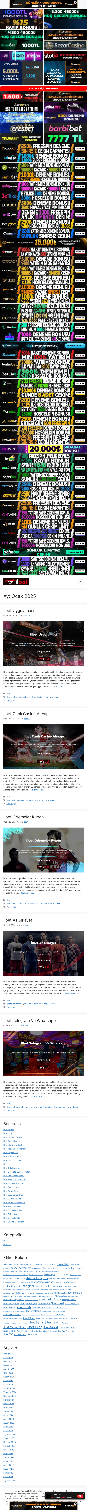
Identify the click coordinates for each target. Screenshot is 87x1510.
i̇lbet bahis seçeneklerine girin (50, 1271)
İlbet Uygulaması (18, 610)
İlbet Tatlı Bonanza (11, 1168)
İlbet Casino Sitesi (14, 1327)
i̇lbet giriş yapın (20, 1289)
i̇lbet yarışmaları (46, 1311)
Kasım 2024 (8, 1377)
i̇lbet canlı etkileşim (38, 800)
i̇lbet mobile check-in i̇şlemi (46, 1296)
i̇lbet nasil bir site (14, 903)
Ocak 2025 (8, 1373)
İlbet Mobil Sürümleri (12, 1206)
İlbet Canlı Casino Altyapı (26, 713)
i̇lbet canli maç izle (14, 697)
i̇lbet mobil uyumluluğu (31, 1300)
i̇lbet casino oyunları (42, 1281)
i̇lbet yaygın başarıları (59, 1311)
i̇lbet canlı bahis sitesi (34, 697)
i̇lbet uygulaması (52, 697)
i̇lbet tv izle (24, 1307)
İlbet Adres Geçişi (11, 1191)
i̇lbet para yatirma (69, 1300)
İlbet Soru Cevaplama (13, 1195)
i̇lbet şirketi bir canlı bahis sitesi (12, 1318)
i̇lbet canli (7, 1279)
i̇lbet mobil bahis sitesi (30, 1296)
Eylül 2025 (8, 1357)
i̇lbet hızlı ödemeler (8, 1293)
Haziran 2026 (9, 1354)
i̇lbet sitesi (58, 1303)
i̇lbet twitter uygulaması (62, 1308)
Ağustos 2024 (9, 1388)
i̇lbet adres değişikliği (61, 1268)
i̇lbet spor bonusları (52, 903)
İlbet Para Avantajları (12, 1156)
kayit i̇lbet (29, 1318)
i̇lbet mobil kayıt (73, 1296)
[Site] (43, 148)
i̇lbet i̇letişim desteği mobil (36, 1293)
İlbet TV (8, 1334)
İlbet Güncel (51, 1327)
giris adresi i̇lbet (50, 1264)
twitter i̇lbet (73, 1318)
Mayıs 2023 (8, 1446)
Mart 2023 (8, 1453)
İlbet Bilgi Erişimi (10, 1153)
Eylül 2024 (8, 1384)
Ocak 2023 (8, 1461)
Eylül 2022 (8, 1477)
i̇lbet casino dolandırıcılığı (10, 1282)
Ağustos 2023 (9, 1434)
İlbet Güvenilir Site (11, 1218)
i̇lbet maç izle (75, 1292)
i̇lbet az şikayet (31, 1004)
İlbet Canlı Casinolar (12, 1160)
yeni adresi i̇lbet (9, 1323)
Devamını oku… (58, 686)
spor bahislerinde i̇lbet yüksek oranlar (56, 1318)
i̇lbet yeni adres (12, 1314)
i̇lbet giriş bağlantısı (9, 1289)
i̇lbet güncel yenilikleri (32, 1289)
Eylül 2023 (8, 1430)
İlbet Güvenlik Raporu (13, 1183)
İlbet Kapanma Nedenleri (14, 1149)
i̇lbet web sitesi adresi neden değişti (14, 1311)
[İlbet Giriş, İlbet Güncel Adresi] (16, 581)
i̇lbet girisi (48, 1107)
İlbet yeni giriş (35, 1334)
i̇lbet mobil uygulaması (13, 1299)
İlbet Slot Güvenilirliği (12, 1145)
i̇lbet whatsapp (33, 1311)
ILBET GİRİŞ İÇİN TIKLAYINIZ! (43, 88)
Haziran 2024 (9, 1396)
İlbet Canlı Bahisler (60, 1323)
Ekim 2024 (8, 1381)
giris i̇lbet (74, 1264)
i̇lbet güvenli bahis (65, 1289)
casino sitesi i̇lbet (35, 1264)
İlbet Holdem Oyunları (13, 1137)
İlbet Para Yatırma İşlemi (67, 1331)
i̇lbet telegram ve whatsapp (65, 1107)
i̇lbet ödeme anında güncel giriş (31, 1315)
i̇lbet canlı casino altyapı (17, 800)
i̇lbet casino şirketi (59, 1282)
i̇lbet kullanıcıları (60, 1293)
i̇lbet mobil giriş (61, 1296)
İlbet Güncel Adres (67, 1327)
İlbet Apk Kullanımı (11, 1141)
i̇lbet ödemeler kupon (32, 903)
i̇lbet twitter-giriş (49, 1308)
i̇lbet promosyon (28, 1303)
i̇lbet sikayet (44, 1303)
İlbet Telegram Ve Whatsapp (29, 1020)
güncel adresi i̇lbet (14, 1004)
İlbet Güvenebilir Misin (29, 1331)
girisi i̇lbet (63, 1264)
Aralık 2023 (8, 1419)
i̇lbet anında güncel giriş (10, 1271)
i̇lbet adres (47, 1268)
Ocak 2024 (8, 1415)
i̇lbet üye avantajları (46, 1315)
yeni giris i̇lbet (22, 1323)
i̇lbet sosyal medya (72, 1304)
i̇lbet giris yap (58, 1286)
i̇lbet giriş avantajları (70, 1286)
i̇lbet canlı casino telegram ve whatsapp (24, 1107)
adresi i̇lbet (7, 1264)
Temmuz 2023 (10, 1438)
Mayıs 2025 (8, 1365)
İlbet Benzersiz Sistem (13, 1176)
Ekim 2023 (8, 1427)
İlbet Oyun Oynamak (12, 1210)
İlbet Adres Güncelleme (14, 1202)
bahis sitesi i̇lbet (20, 1264)
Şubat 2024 (8, 1411)
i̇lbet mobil (20, 1296)
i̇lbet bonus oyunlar (75, 1275)
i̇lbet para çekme (11, 1303)
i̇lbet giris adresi (11, 1286)
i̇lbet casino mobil (24, 1282)
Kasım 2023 (8, 1423)
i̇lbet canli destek (18, 1279)
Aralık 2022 (8, 1465)
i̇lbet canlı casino (73, 1279)
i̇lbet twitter (38, 1307)
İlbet (8, 693)
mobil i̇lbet (40, 1318)
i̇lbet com (52, 800)
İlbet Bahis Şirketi (11, 1214)
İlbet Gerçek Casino (12, 1199)
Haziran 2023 (9, 1442)
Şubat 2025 (8, 1369)
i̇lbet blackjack (49, 1275)
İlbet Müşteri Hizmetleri (48, 1331)
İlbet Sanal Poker (11, 1187)
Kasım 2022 (8, 1469)
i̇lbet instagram (21, 1293)
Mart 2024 (8, 1407)
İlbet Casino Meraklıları (13, 1222)
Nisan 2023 (8, 1450)
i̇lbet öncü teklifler (47, 1004)
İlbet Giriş (7, 1133)
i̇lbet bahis (23, 1271)
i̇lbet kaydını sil (49, 1293)
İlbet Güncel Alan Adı (11, 1331)
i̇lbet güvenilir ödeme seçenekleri (49, 1289)
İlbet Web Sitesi (20, 1335)
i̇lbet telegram (9, 1307)
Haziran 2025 (9, 1361)
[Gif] (43, 242)
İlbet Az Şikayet (17, 920)
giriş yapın (6, 1268)
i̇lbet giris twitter (43, 1286)
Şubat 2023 (8, 1457)
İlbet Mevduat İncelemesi (14, 1179)
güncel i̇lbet (36, 1268)
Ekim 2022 (8, 1473)
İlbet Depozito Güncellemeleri (16, 1172)
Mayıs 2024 (8, 1400)
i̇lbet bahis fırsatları (34, 1271)
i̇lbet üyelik (59, 1314)
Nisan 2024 (8, 1404)
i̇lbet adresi (76, 1268)
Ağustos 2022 (9, 1480)
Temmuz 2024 (10, 1392)
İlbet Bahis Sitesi (40, 1322)
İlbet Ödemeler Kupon (23, 817)
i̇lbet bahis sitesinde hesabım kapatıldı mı (15, 1275)
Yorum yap (11, 700)
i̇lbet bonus (62, 1274)
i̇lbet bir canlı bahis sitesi (36, 1275)
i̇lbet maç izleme (9, 1296)
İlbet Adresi (8, 1129)
